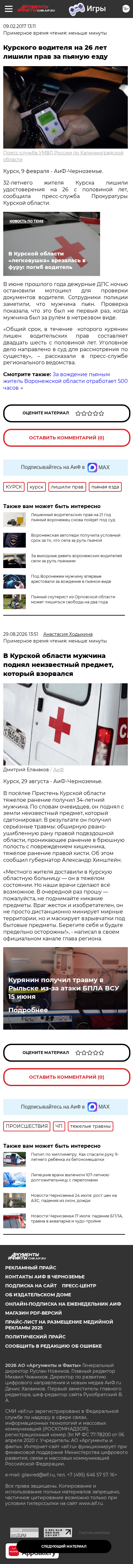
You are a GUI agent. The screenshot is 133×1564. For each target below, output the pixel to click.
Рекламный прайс (30, 1268)
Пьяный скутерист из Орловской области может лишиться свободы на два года (73, 599)
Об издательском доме (38, 1295)
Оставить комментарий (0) (66, 438)
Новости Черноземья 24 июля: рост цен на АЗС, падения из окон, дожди (74, 1198)
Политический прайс (35, 1337)
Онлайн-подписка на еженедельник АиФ (63, 1304)
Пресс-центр (79, 1286)
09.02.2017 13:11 (19, 26)
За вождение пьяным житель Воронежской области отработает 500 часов (65, 381)
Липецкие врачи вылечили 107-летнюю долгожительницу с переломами (70, 1177)
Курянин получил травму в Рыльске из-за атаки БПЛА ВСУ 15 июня (63, 988)
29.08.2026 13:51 (20, 634)
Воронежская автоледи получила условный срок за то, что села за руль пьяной (75, 538)
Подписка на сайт (31, 1286)
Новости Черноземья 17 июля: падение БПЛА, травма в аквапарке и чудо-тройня (77, 1218)
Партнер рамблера (94, 1532)
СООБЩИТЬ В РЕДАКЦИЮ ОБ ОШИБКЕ (53, 1346)
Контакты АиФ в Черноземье (45, 1277)
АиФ (58, 770)
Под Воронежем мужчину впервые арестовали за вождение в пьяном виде (71, 579)
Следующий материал (64, 1546)
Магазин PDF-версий (33, 1313)
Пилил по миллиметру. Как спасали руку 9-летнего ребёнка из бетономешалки (75, 1157)
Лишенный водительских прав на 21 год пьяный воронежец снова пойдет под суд (73, 517)
